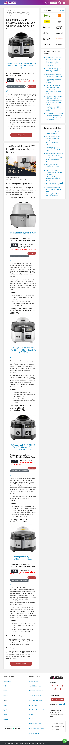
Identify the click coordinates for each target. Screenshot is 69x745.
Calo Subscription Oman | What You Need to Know (53, 137)
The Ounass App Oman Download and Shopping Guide (53, 148)
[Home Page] (10, 2)
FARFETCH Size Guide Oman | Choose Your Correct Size (54, 184)
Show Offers (21, 664)
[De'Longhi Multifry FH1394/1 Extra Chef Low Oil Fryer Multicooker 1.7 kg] (21, 45)
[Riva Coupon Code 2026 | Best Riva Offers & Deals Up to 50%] (46, 39)
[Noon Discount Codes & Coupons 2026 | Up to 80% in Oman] (46, 21)
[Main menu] (63, 3)
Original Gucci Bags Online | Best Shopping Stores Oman (54, 75)
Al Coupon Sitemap (35, 695)
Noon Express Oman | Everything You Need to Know (52, 166)
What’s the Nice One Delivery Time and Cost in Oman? (54, 154)
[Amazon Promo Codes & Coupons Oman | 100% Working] (10, 80)
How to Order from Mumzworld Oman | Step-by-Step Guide (54, 172)
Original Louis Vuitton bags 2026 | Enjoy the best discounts (53, 80)
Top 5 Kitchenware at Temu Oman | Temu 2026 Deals (54, 58)
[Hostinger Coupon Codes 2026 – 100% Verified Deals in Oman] (46, 27)
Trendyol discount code (36, 719)
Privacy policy (33, 705)
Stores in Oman (33, 681)
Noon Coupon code (35, 723)
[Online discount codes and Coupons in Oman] (7, 10)
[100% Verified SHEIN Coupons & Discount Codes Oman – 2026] (46, 44)
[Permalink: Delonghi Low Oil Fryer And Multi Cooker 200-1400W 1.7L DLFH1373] (10, 358)
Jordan (5, 714)
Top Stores (47, 10)
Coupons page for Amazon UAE (16, 86)
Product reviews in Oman (36, 728)
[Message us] (64, 741)
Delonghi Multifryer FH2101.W (23, 233)
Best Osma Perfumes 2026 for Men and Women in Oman (54, 159)
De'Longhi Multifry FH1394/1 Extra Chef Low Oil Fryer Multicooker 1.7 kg (21, 65)
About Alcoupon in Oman (36, 700)
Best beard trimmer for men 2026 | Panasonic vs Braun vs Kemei (54, 102)
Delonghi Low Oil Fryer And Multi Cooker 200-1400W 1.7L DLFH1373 (23, 350)
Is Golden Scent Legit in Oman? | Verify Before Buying (53, 142)
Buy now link (31, 86)
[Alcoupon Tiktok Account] (55, 689)
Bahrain (6, 695)
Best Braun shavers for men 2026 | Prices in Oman (54, 97)
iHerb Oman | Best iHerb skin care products (54, 118)
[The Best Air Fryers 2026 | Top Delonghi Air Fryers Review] (21, 165)
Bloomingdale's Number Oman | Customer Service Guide (53, 189)
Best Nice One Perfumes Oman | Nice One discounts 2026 (54, 91)
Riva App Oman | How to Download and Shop (52, 132)
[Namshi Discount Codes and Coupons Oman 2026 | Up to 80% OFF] (59, 27)
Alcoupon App (54, 695)
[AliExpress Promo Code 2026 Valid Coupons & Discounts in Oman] (59, 39)
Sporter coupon (34, 733)
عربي (47, 3)
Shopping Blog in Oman (36, 691)
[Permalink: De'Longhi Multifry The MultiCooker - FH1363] (10, 584)
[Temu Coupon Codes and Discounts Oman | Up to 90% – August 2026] (59, 15)
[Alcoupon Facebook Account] (62, 685)
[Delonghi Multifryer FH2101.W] (23, 215)
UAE (5, 686)
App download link (57, 699)
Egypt (5, 710)
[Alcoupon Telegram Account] (60, 689)
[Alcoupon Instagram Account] (52, 685)
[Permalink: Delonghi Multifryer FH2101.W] (10, 260)
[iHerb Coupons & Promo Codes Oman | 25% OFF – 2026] (46, 15)
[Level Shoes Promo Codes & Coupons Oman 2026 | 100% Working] (59, 21)
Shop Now (21, 135)
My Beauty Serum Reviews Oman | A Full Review (53, 194)
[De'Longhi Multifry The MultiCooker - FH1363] (23, 539)
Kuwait (5, 691)
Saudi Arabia (7, 681)
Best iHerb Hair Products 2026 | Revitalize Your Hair (53, 86)
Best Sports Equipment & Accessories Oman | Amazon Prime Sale (53, 70)
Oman (5, 700)
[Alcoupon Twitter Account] (57, 685)
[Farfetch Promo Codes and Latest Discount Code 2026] (59, 44)
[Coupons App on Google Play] (60, 704)
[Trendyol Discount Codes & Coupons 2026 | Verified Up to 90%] (59, 33)
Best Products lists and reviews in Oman (19, 12)
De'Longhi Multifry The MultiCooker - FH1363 (23, 558)
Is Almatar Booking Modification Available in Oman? (53, 178)
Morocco (6, 719)
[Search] (59, 3)
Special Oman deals (35, 686)
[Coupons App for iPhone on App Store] (64, 704)
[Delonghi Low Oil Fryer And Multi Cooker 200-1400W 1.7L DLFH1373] (23, 330)
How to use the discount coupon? (36, 712)
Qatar (5, 705)
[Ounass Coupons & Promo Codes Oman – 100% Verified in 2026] (46, 33)
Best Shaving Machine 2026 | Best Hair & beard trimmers (54, 114)
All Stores (12, 10)
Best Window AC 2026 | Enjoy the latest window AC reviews (53, 108)
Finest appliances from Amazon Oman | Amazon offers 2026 (53, 63)
